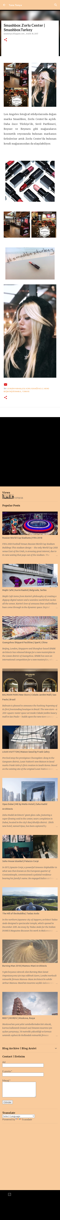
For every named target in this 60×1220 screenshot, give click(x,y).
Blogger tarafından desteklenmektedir (31, 1194)
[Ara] (56, 5)
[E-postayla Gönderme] (5, 385)
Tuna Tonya (15, 5)
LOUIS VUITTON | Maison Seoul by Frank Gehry (26, 752)
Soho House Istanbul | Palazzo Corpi (20, 861)
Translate (27, 1119)
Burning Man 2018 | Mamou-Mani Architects (24, 966)
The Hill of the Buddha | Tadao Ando (20, 913)
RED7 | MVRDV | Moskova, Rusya (18, 1018)
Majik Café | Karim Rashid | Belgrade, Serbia (24, 590)
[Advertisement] (30, 452)
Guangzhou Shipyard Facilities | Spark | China (24, 642)
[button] (5, 40)
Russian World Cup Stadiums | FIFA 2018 (22, 538)
